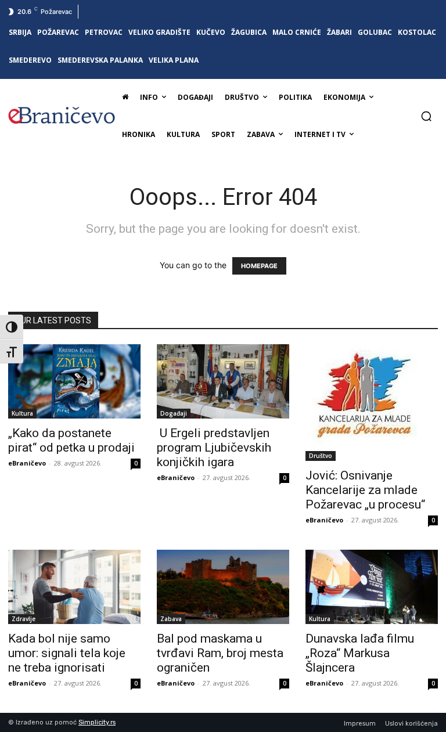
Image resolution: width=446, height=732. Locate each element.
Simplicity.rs (97, 722)
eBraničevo (27, 463)
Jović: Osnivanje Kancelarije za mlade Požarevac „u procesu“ (365, 489)
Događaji (173, 413)
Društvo (320, 456)
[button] (426, 116)
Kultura (22, 413)
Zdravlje (23, 619)
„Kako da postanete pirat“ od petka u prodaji (71, 440)
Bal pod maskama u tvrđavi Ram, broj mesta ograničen (220, 653)
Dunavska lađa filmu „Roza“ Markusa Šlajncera (359, 653)
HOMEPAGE (259, 266)
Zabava (171, 619)
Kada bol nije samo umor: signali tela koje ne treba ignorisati (66, 653)
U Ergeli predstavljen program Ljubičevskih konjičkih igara (214, 447)
